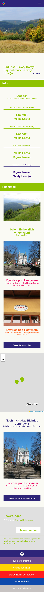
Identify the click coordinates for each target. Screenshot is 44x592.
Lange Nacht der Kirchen (22, 574)
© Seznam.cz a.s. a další (38, 411)
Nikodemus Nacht (22, 567)
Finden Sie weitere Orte (22, 345)
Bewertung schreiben (28, 530)
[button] (22, 380)
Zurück (37, 74)
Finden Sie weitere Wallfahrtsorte (22, 498)
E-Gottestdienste (22, 588)
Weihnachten (22, 581)
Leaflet (31, 411)
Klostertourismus (22, 561)
